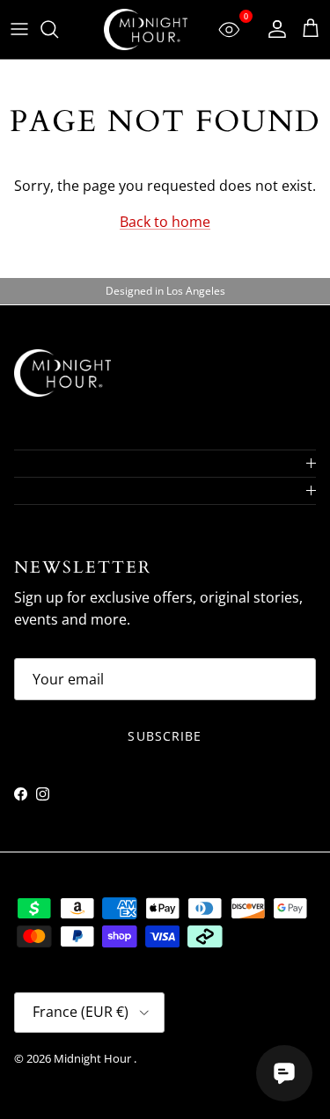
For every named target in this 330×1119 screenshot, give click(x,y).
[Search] (58, 29)
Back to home (165, 221)
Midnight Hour (94, 1058)
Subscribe (165, 736)
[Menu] (19, 29)
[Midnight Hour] (145, 29)
